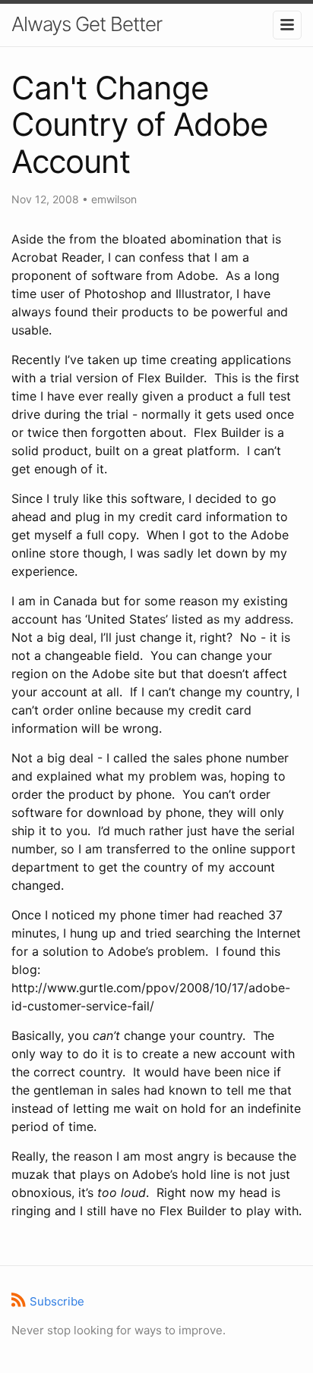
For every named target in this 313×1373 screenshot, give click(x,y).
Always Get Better (86, 24)
